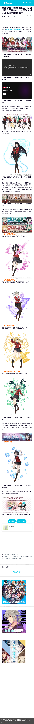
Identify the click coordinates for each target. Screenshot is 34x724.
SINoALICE (16, 556)
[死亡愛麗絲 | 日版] (17, 527)
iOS (11, 556)
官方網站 (11, 521)
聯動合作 (14, 559)
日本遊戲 (12, 554)
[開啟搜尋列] (23, 3)
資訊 (18, 554)
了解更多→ (5, 722)
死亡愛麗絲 (24, 556)
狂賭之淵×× (8, 559)
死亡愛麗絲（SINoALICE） (13, 29)
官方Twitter (21, 521)
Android (6, 556)
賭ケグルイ (22, 559)
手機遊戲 (6, 554)
